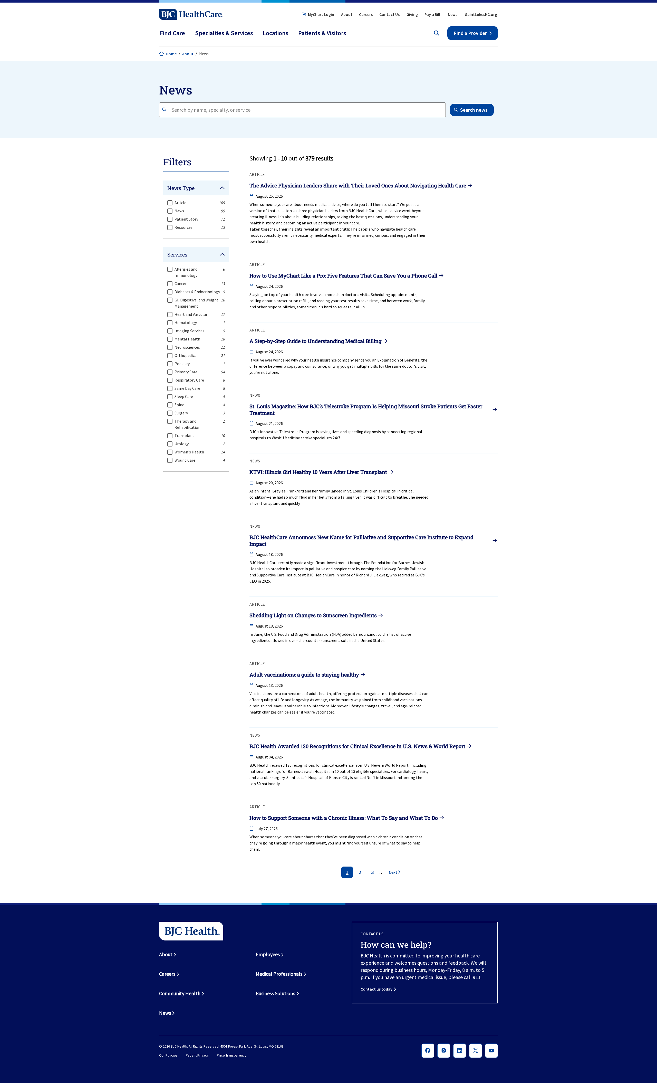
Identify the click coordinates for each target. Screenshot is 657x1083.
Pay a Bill (432, 14)
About (346, 14)
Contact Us (389, 14)
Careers (366, 14)
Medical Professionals (279, 974)
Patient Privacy (197, 1055)
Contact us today (376, 989)
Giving (412, 14)
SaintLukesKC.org (481, 14)
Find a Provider (470, 33)
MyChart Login (321, 14)
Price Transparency (231, 1055)
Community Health (179, 993)
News (452, 14)
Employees (268, 954)
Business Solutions (275, 993)
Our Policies (168, 1055)
